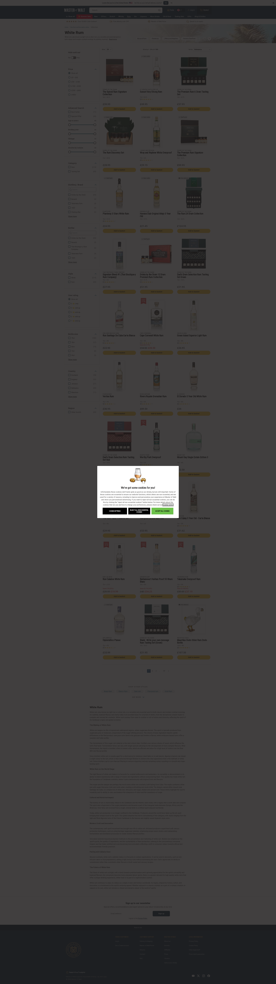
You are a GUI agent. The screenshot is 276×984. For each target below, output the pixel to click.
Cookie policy (168, 505)
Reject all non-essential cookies (139, 511)
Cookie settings (115, 511)
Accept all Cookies (162, 511)
